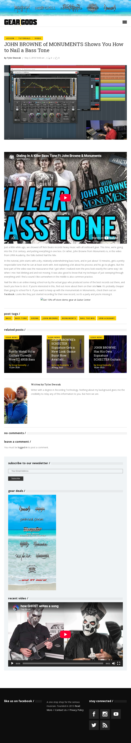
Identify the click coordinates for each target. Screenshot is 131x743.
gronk (35, 318)
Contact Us (61, 709)
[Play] (12, 663)
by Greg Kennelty (18, 365)
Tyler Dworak (52, 384)
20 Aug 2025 (57, 367)
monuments (69, 318)
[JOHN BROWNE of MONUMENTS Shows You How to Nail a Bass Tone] (15, 403)
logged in (22, 447)
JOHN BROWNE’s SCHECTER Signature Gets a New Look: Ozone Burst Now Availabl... (63, 349)
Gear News (12, 337)
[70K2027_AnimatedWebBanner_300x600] (32, 589)
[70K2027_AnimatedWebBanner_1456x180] (65, 15)
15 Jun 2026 (14, 367)
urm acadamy (107, 318)
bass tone (21, 318)
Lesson (10, 38)
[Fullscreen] (118, 663)
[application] (65, 634)
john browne (50, 318)
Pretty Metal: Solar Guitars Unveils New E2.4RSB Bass (22, 355)
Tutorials (24, 38)
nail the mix (87, 318)
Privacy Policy (76, 709)
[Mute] (113, 663)
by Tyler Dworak (12, 57)
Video (38, 38)
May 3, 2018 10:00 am (34, 57)
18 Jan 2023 (99, 367)
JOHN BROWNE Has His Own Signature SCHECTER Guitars (107, 353)
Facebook (9, 294)
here (99, 286)
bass (8, 318)
